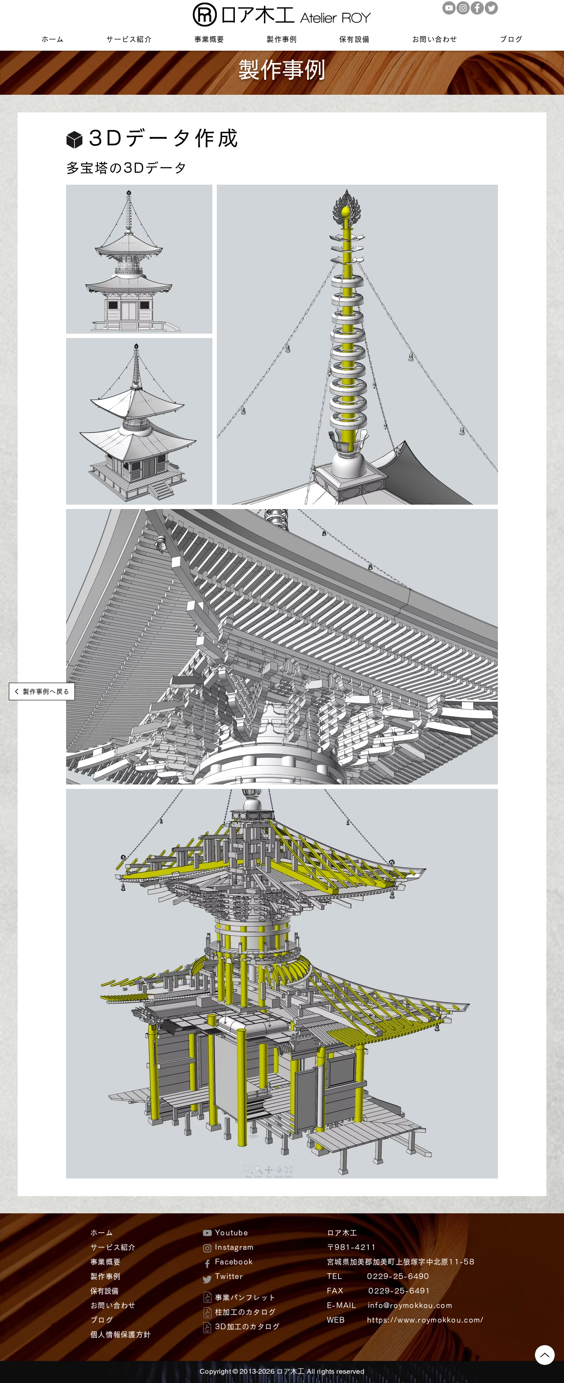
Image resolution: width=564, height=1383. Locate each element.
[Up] (544, 1355)
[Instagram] (463, 8)
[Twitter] (491, 8)
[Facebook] (477, 8)
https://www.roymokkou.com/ (425, 1320)
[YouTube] (449, 8)
